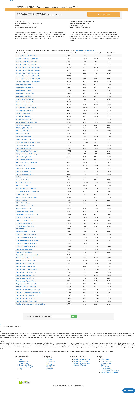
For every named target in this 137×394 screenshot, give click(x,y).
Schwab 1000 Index (21, 200)
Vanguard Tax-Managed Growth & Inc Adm (28, 292)
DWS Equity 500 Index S (23, 131)
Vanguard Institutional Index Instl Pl (26, 269)
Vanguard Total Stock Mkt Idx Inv (25, 298)
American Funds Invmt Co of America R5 (28, 79)
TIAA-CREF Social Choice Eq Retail (26, 243)
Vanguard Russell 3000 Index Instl (26, 287)
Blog (20, 369)
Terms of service (106, 363)
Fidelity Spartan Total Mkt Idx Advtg (26, 154)
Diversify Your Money (25, 365)
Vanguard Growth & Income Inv (25, 263)
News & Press (50, 365)
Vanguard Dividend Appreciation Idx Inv (27, 255)
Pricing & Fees (23, 363)
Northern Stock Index (22, 177)
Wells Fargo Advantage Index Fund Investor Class (30, 304)
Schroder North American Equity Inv (26, 197)
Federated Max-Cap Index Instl (25, 139)
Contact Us (49, 369)
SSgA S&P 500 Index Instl (23, 209)
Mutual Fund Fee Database (82, 363)
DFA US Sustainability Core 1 (24, 119)
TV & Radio (49, 367)
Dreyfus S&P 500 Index (23, 125)
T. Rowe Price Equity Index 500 (25, 212)
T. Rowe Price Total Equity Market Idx (27, 214)
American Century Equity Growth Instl (27, 59)
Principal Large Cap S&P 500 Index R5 (27, 191)
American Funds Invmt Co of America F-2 (28, 76)
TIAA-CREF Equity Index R (24, 223)
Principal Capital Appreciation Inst (26, 188)
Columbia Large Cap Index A (24, 102)
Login (8, 4)
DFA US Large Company (23, 116)
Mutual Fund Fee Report (81, 361)
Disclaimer (104, 365)
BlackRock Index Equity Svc (24, 90)
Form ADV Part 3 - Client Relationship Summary (110, 369)
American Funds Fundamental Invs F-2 (27, 73)
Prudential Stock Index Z (23, 194)
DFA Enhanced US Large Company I (26, 108)
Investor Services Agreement (109, 372)
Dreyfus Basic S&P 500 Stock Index (26, 122)
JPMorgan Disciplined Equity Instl (25, 168)
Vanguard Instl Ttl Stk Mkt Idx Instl (26, 272)
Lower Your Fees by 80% (26, 367)
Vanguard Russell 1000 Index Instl (26, 284)
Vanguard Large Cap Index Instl (25, 275)
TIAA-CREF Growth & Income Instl (26, 229)
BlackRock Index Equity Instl (24, 84)
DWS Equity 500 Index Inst (24, 128)
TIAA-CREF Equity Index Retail (25, 226)
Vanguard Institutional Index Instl (25, 266)
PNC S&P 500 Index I (22, 186)
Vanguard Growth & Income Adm (25, 261)
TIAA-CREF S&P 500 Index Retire (26, 235)
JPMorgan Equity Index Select (25, 174)
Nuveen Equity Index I (22, 180)
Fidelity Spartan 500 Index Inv (24, 148)
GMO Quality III (20, 165)
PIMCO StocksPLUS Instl (23, 183)
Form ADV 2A (105, 367)
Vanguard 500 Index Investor (24, 249)
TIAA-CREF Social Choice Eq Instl (26, 237)
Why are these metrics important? (86, 50)
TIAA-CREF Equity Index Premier (25, 220)
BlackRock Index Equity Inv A (24, 87)
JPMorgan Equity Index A (23, 171)
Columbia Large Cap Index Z (24, 105)
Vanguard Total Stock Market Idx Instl (27, 295)
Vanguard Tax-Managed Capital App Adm (28, 289)
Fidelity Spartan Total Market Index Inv (27, 151)
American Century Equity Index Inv (26, 64)
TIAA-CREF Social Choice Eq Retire (26, 246)
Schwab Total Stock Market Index (26, 206)
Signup (67, 10)
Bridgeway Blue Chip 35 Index (25, 99)
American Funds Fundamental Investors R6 (29, 70)
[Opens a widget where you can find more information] (128, 390)
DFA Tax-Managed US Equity (24, 110)
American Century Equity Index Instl (26, 61)
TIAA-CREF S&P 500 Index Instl (25, 232)
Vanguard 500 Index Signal (24, 252)
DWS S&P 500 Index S (22, 134)
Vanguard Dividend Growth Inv (25, 258)
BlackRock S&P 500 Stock (23, 96)
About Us (49, 359)
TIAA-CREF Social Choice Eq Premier (27, 240)
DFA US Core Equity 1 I (23, 113)
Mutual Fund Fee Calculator (82, 359)
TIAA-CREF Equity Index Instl (24, 217)
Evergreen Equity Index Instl (24, 136)
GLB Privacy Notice (106, 361)
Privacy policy (105, 359)
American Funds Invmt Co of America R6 (28, 82)
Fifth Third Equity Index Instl (24, 160)
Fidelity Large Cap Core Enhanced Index (28, 142)
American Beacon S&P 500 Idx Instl (26, 56)
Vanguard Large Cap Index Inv (25, 278)
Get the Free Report (104, 14)
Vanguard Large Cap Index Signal (26, 281)
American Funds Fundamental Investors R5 (29, 67)
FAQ (47, 363)
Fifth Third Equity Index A (23, 157)
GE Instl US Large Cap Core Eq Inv (26, 162)
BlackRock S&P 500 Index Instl (25, 93)
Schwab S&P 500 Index (23, 203)
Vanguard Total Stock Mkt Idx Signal (26, 301)
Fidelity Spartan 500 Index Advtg (25, 145)
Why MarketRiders (24, 361)
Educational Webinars (80, 365)
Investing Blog (50, 361)
